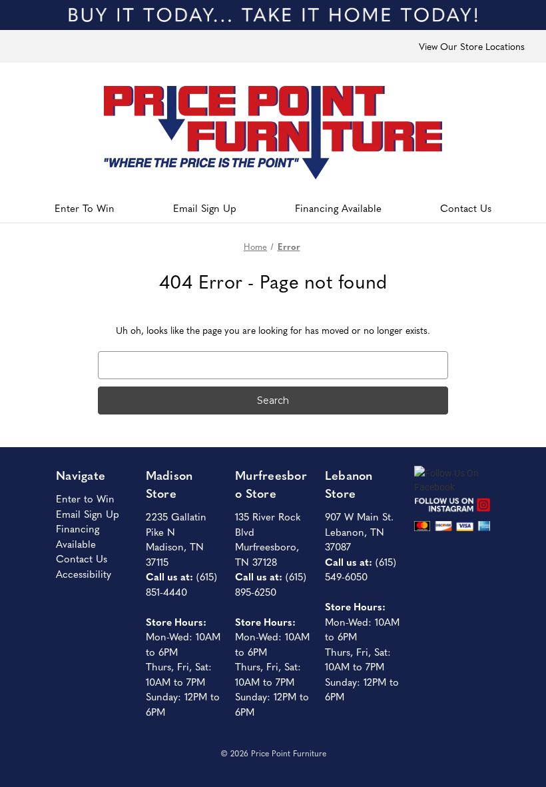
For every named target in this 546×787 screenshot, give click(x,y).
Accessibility (83, 573)
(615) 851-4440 (181, 583)
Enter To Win (85, 208)
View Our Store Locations (472, 46)
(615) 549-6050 (360, 569)
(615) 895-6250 (270, 583)
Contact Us (465, 208)
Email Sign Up (204, 208)
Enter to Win (85, 498)
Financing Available (338, 208)
